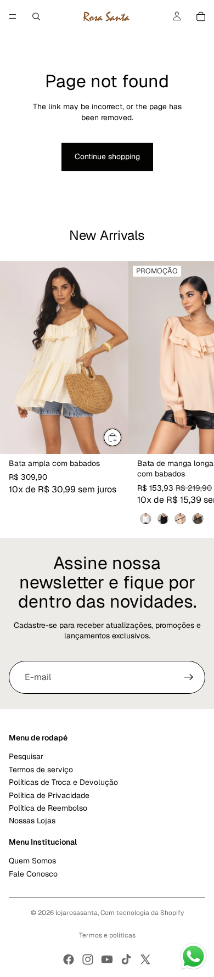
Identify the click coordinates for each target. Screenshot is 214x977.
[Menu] (12, 16)
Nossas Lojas (32, 821)
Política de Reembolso (48, 808)
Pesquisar (26, 757)
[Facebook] (68, 959)
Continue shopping (107, 156)
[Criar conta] (188, 677)
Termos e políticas (107, 935)
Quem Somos (32, 861)
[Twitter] (145, 959)
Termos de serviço (41, 769)
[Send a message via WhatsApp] (193, 956)
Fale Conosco (33, 874)
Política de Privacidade (49, 795)
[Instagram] (87, 959)
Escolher (121, 437)
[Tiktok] (126, 959)
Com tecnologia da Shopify (142, 912)
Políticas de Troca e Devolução (63, 783)
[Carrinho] (201, 16)
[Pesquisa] (36, 16)
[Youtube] (107, 959)
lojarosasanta (76, 912)
